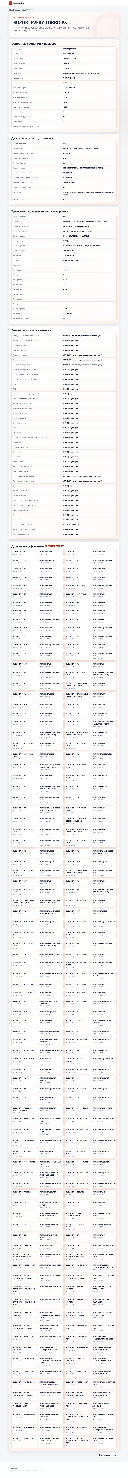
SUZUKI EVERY (54, 546)
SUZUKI (17, 10)
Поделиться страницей (108, 1455)
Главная (11, 10)
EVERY (24, 10)
